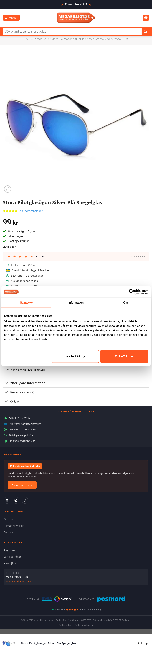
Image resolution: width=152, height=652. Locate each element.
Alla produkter (40, 39)
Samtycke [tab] (26, 302)
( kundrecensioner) (31, 211)
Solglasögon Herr (117, 39)
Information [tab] (76, 302)
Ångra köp (10, 550)
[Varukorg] (146, 18)
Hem (26, 39)
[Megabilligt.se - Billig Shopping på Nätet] (76, 17)
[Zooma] (7, 189)
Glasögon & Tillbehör (73, 39)
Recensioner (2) (22, 392)
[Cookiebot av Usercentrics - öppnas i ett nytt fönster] (131, 291)
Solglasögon (96, 39)
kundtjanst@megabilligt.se (19, 581)
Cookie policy (64, 624)
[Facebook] (7, 500)
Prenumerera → (22, 485)
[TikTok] (25, 500)
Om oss (8, 519)
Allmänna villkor (14, 525)
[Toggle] (6, 383)
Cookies (8, 532)
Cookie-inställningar (84, 624)
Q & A (14, 401)
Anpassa (73, 356)
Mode (55, 39)
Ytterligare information (28, 383)
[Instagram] (16, 500)
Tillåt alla (124, 356)
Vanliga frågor (12, 556)
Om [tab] (125, 302)
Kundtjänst (10, 563)
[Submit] (145, 31)
